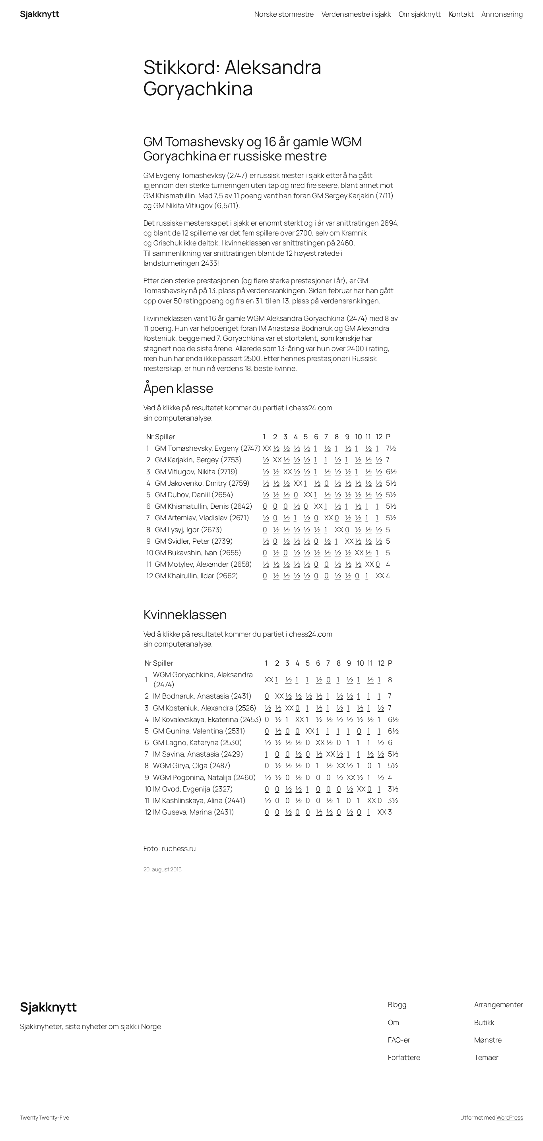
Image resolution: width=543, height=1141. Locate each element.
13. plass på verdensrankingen (257, 290)
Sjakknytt (40, 14)
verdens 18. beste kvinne (256, 368)
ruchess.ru (179, 848)
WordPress (509, 1117)
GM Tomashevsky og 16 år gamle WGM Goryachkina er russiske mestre (253, 148)
